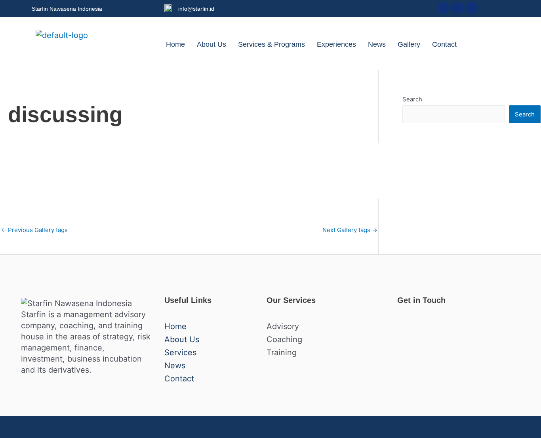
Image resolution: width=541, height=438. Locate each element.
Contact (444, 44)
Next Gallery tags (349, 230)
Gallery (409, 44)
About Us (211, 44)
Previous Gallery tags (34, 230)
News (377, 44)
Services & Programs (271, 44)
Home (175, 44)
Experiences (336, 44)
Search (412, 99)
